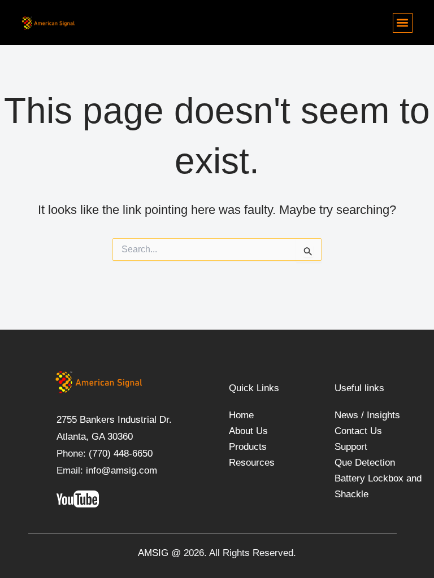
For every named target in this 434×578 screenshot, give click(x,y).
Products (248, 446)
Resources (252, 462)
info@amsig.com (121, 470)
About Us (248, 431)
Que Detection (365, 462)
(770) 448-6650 (119, 453)
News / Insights (367, 415)
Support (351, 446)
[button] (403, 23)
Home (241, 415)
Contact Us (358, 431)
